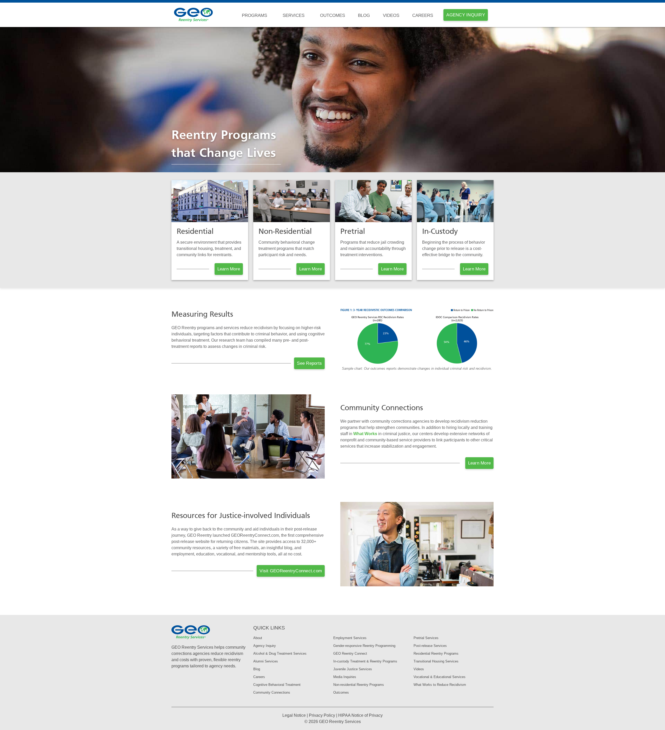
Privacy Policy (322, 715)
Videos (391, 15)
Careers (422, 15)
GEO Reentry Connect (350, 653)
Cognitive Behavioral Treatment (277, 685)
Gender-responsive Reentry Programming (364, 646)
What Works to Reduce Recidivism (440, 685)
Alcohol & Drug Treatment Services (280, 653)
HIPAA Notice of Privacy (360, 715)
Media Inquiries (344, 677)
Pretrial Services (426, 638)
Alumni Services (265, 661)
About (257, 638)
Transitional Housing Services (436, 661)
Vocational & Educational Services (440, 677)
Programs (254, 15)
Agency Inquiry (264, 646)
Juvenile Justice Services (352, 669)
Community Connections (271, 692)
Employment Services (350, 638)
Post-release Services (430, 646)
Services (293, 15)
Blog (364, 15)
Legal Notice (294, 715)
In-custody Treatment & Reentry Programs (365, 661)
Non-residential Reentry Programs (358, 685)
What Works (365, 434)
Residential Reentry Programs (436, 653)
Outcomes (332, 15)
